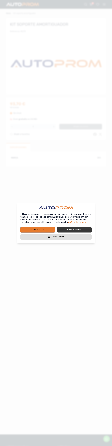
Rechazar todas (74, 229)
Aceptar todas (37, 229)
